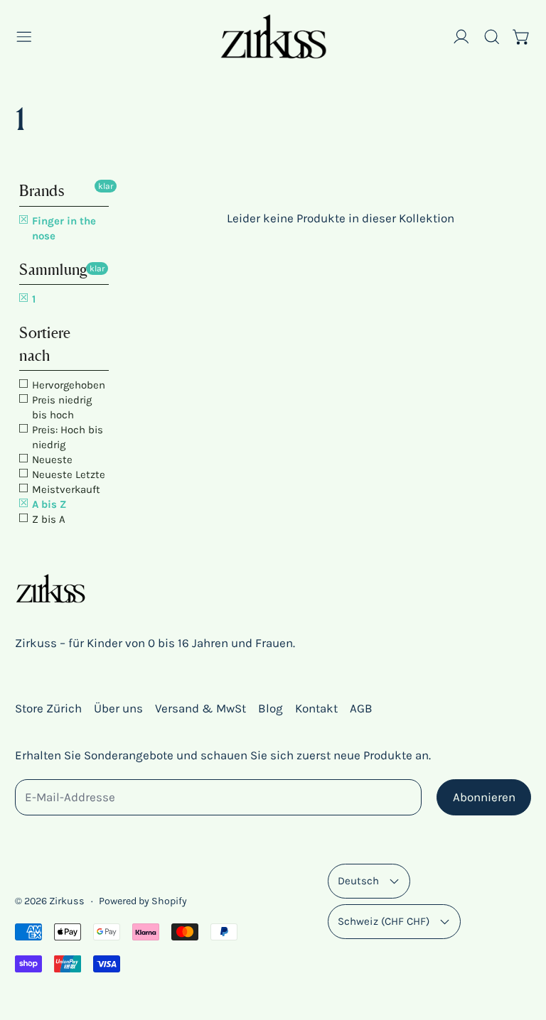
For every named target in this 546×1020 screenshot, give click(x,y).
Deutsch (358, 880)
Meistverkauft (64, 489)
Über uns (118, 708)
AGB (361, 708)
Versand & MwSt (200, 708)
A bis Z (47, 504)
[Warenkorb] (522, 37)
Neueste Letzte (67, 474)
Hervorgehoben (67, 385)
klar (105, 186)
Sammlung (53, 269)
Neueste (51, 459)
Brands (41, 191)
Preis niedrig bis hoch (60, 407)
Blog (270, 708)
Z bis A (47, 519)
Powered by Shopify (143, 901)
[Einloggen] (461, 37)
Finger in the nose (62, 228)
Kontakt (316, 708)
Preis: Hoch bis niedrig (66, 437)
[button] (492, 37)
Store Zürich (48, 708)
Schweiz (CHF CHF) (383, 921)
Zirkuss (67, 901)
